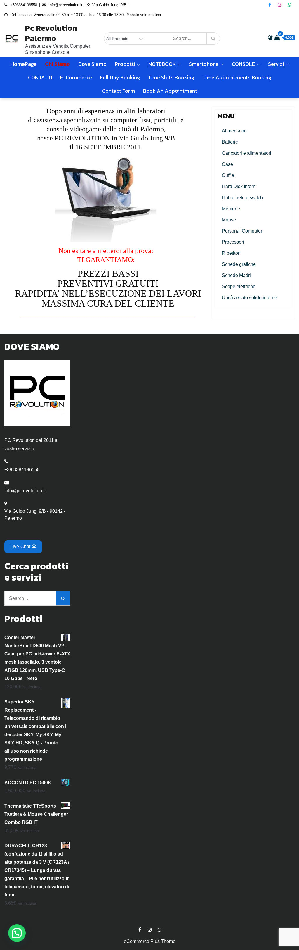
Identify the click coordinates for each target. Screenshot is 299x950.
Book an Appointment (170, 91)
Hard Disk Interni (239, 186)
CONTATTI (40, 77)
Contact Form (118, 91)
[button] (17, 933)
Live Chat (21, 546)
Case (227, 164)
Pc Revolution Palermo (51, 33)
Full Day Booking (120, 77)
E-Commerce (76, 77)
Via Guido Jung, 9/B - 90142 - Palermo (34, 515)
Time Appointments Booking (236, 77)
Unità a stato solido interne (249, 297)
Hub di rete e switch (242, 197)
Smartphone (204, 64)
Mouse (229, 219)
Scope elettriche (238, 286)
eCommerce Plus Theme (149, 941)
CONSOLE (243, 64)
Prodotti (125, 64)
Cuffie (228, 175)
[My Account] (270, 38)
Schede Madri (236, 275)
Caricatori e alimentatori (246, 153)
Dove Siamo (92, 64)
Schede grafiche (239, 264)
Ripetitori (231, 253)
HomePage (24, 64)
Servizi (276, 64)
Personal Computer (242, 230)
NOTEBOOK (162, 64)
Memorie (231, 208)
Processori (233, 242)
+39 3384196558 (22, 469)
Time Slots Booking (171, 77)
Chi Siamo (57, 64)
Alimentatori (234, 130)
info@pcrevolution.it (25, 490)
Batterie (230, 142)
